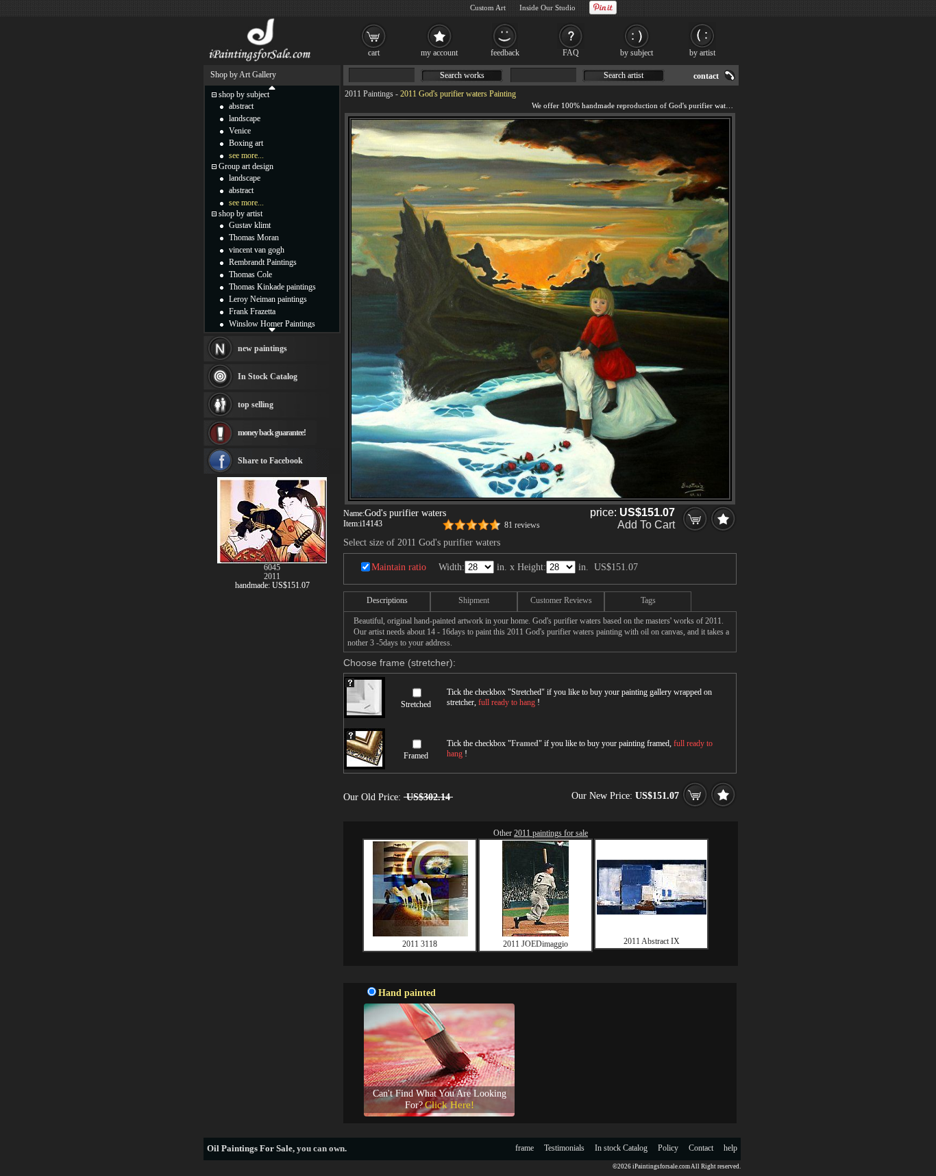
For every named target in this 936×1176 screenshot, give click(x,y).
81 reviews (522, 525)
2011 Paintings (369, 94)
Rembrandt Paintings (263, 262)
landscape (244, 118)
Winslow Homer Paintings (272, 324)
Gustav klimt (250, 225)
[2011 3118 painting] (420, 933)
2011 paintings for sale (551, 833)
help (730, 1148)
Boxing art (246, 143)
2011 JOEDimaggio (535, 944)
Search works (462, 75)
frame (524, 1148)
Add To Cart (646, 525)
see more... (246, 155)
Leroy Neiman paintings (268, 299)
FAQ (571, 52)
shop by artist (240, 213)
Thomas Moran (254, 237)
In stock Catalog (621, 1148)
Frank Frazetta (252, 311)
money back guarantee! (272, 432)
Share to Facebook (270, 460)
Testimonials (564, 1148)
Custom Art (488, 7)
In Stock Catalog (267, 376)
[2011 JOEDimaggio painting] (535, 933)
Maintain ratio (398, 567)
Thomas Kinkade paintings (272, 287)
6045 (272, 567)
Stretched (416, 704)
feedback (505, 52)
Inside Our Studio (547, 7)
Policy (668, 1148)
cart (374, 52)
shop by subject (244, 94)
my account (439, 52)
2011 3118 (419, 944)
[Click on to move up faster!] (272, 87)
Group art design (246, 166)
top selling (255, 404)
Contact (701, 1148)
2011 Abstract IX (652, 941)
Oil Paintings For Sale (250, 1148)
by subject (636, 52)
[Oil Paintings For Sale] (260, 61)
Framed (416, 755)
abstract (241, 106)
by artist (702, 52)
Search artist (623, 75)
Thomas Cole (250, 274)
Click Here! (449, 1104)
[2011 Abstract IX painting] (651, 912)
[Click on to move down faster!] (272, 329)
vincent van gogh (256, 250)
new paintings (262, 348)
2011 (272, 576)
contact (706, 76)
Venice (240, 131)
